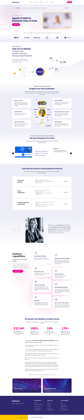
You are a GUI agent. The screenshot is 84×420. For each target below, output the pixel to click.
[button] (57, 20)
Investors (49, 406)
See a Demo (49, 408)
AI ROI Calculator (37, 409)
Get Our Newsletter (50, 409)
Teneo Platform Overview (38, 404)
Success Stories (37, 406)
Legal (62, 402)
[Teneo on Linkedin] (20, 417)
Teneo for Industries (37, 408)
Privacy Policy (63, 404)
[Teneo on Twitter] (23, 417)
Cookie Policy (63, 408)
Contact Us (49, 404)
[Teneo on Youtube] (25, 417)
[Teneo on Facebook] (22, 417)
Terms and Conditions (64, 409)
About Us (49, 402)
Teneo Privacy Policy (64, 406)
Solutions (35, 402)
